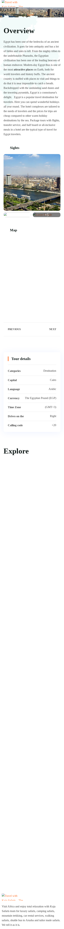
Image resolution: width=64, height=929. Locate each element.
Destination (17, 14)
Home (3, 14)
